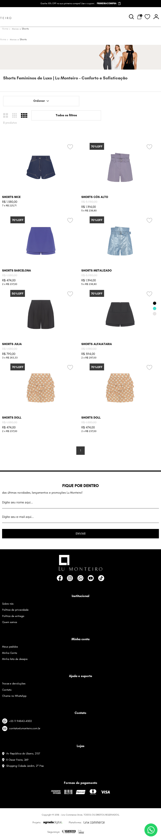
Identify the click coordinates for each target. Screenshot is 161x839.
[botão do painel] (156, 16)
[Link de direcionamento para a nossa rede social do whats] (80, 578)
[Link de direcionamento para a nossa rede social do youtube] (91, 578)
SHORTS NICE (11, 197)
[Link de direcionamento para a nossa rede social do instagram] (70, 578)
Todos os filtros (66, 115)
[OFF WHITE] (154, 313)
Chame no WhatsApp (14, 695)
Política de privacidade (15, 609)
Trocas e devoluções (13, 683)
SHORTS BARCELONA (16, 270)
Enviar (81, 533)
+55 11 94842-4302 (20, 721)
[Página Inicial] (4, 39)
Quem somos (9, 622)
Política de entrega (13, 616)
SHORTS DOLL (11, 417)
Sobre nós (7, 603)
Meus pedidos (10, 646)
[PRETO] (154, 303)
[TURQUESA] (154, 308)
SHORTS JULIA (12, 344)
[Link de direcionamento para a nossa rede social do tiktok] (101, 578)
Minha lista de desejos (14, 659)
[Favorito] (147, 16)
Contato (6, 689)
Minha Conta (9, 652)
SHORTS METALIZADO (96, 270)
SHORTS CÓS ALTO (94, 197)
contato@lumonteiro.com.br (24, 728)
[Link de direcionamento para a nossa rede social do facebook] (60, 578)
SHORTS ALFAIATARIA (96, 344)
